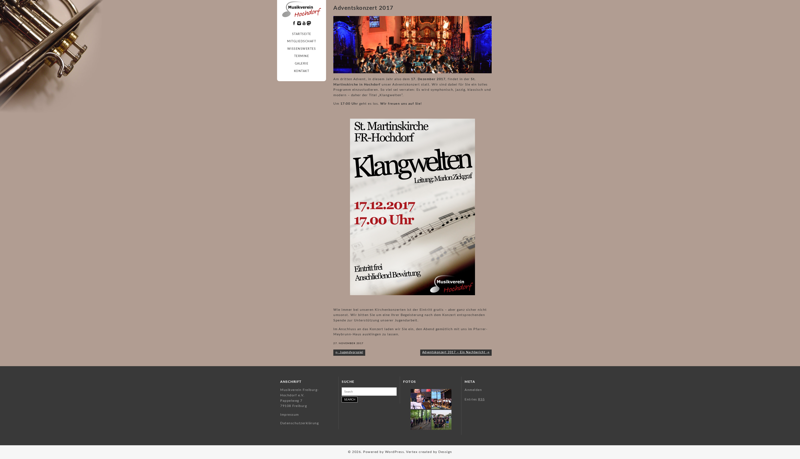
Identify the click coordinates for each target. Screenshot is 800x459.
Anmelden (473, 390)
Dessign (445, 452)
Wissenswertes (301, 48)
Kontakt (301, 71)
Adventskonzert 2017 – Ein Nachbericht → (456, 352)
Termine (301, 56)
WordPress (394, 452)
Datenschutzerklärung (299, 423)
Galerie (302, 63)
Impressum (289, 414)
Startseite (301, 34)
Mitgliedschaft (301, 41)
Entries (475, 399)
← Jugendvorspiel (349, 352)
